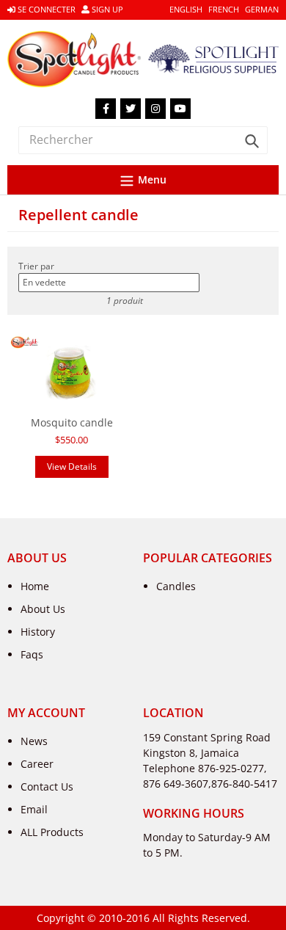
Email (34, 809)
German (262, 9)
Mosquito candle (72, 422)
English (185, 9)
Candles (176, 586)
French (223, 9)
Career (37, 764)
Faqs (32, 654)
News (34, 741)
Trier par (36, 266)
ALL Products (52, 832)
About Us (43, 609)
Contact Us (47, 786)
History (38, 632)
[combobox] (143, 139)
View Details (72, 466)
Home (35, 586)
